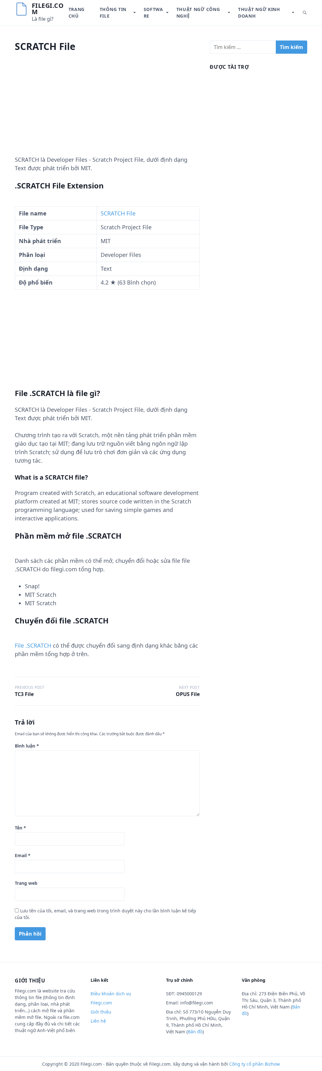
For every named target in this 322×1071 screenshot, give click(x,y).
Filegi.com (48, 8)
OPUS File (188, 694)
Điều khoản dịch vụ (111, 994)
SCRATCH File (118, 213)
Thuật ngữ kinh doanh (259, 12)
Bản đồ (195, 1032)
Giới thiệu (101, 1012)
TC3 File (24, 694)
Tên (20, 828)
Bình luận (27, 746)
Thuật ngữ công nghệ (198, 12)
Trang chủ (77, 12)
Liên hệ (98, 1021)
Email (23, 855)
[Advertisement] (107, 111)
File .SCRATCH (33, 645)
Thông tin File (113, 12)
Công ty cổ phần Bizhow (254, 1064)
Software (153, 12)
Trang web (26, 883)
